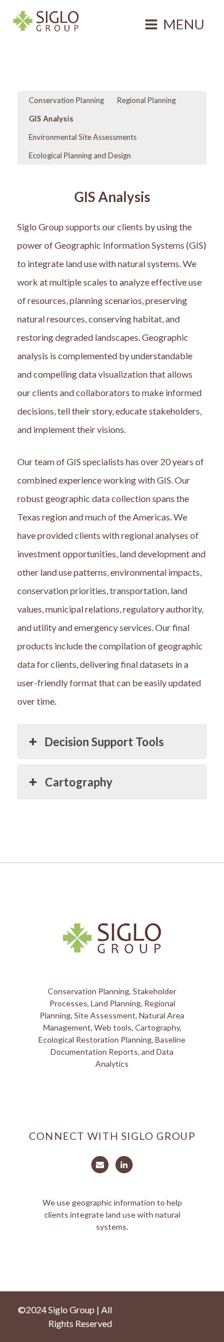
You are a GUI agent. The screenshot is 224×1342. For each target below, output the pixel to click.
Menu (183, 24)
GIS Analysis (51, 118)
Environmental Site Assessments (83, 137)
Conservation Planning (66, 100)
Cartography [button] (79, 782)
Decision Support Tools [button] (104, 741)
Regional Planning (146, 100)
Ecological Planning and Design (80, 155)
